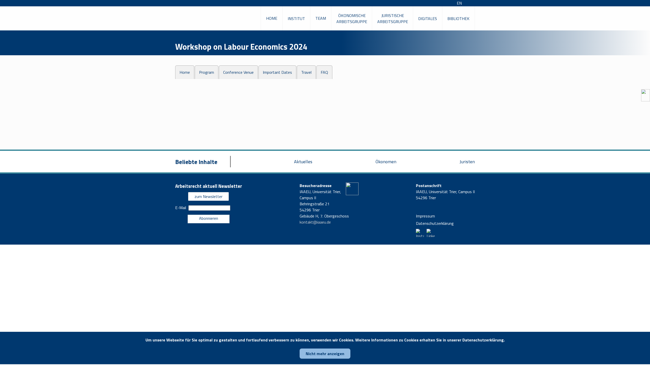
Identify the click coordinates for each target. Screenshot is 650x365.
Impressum (425, 216)
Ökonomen (386, 161)
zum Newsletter (208, 196)
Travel (306, 72)
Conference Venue (238, 72)
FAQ (324, 72)
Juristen (467, 161)
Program (206, 72)
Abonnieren (208, 218)
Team (320, 18)
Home (271, 18)
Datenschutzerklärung (435, 223)
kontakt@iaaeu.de (315, 222)
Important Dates (277, 72)
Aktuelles (303, 161)
